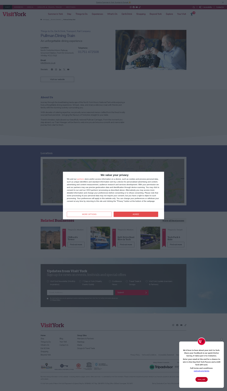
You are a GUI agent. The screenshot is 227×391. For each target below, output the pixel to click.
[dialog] (113, 195)
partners (80, 179)
